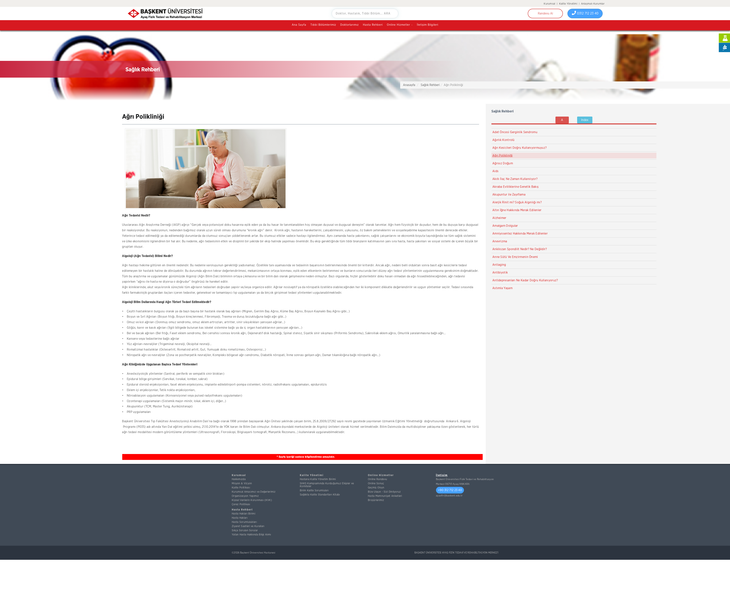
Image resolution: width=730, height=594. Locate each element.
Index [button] (584, 120)
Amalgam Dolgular (505, 225)
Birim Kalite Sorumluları (314, 490)
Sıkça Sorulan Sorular (245, 530)
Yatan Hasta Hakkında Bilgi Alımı (251, 534)
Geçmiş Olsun (376, 487)
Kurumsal (549, 3)
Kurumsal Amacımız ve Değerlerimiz (253, 492)
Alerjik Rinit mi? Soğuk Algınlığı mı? (517, 202)
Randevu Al (545, 13)
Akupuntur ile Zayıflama (508, 194)
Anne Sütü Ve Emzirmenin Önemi (515, 256)
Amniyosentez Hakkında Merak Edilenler (520, 233)
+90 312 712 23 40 (450, 490)
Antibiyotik (500, 272)
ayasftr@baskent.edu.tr (449, 496)
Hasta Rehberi (373, 24)
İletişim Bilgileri (427, 24)
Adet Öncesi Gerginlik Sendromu (514, 132)
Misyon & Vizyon (242, 483)
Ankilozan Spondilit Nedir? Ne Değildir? (519, 249)
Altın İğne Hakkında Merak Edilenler (517, 210)
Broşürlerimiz (376, 500)
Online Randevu (377, 479)
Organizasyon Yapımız (245, 496)
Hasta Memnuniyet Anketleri (385, 496)
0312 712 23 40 (587, 13)
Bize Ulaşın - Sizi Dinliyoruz (384, 492)
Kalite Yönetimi (568, 3)
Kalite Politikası (241, 487)
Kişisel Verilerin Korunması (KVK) (252, 500)
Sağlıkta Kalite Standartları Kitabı (320, 494)
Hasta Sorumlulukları (244, 522)
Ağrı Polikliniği (502, 155)
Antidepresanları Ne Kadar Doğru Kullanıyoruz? (525, 280)
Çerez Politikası (241, 504)
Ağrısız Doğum (502, 163)
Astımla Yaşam (502, 288)
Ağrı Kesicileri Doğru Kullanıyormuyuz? (519, 147)
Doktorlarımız (349, 24)
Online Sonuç (376, 483)
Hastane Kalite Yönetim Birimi (318, 479)
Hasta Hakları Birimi (243, 513)
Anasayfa (409, 85)
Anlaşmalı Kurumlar (593, 3)
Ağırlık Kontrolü (503, 140)
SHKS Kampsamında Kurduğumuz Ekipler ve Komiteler (327, 485)
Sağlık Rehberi (430, 85)
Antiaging (499, 264)
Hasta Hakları (240, 518)
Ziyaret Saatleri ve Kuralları (248, 526)
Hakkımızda (239, 479)
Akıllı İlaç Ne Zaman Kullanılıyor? (514, 179)
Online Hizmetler (381, 475)
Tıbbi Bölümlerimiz (323, 24)
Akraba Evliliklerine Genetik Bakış (515, 186)
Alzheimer (499, 217)
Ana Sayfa (299, 24)
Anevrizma (499, 241)
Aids (495, 171)
